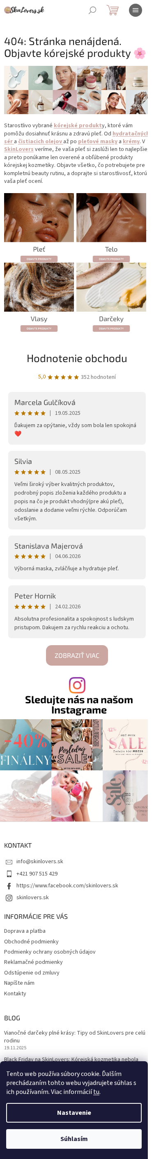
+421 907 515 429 (36, 874)
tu (96, 1091)
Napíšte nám (19, 983)
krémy (131, 141)
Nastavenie (74, 1112)
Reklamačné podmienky (33, 962)
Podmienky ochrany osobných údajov (50, 952)
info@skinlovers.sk (39, 861)
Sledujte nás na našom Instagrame (79, 704)
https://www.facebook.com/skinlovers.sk (67, 886)
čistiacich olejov (40, 141)
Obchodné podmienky (31, 942)
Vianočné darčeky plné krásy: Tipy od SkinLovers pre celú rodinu (74, 1037)
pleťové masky (97, 141)
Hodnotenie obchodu (77, 357)
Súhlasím (74, 1138)
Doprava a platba (25, 931)
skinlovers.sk (32, 897)
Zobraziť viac (77, 655)
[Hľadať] (92, 10)
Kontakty (15, 994)
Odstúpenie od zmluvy (32, 973)
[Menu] (135, 10)
